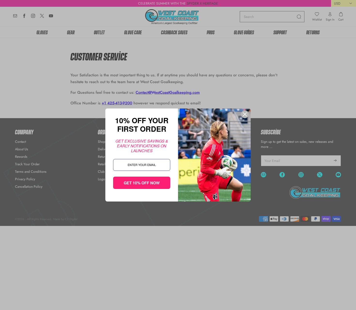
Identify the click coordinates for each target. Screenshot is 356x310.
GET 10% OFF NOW (142, 182)
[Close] (245, 114)
